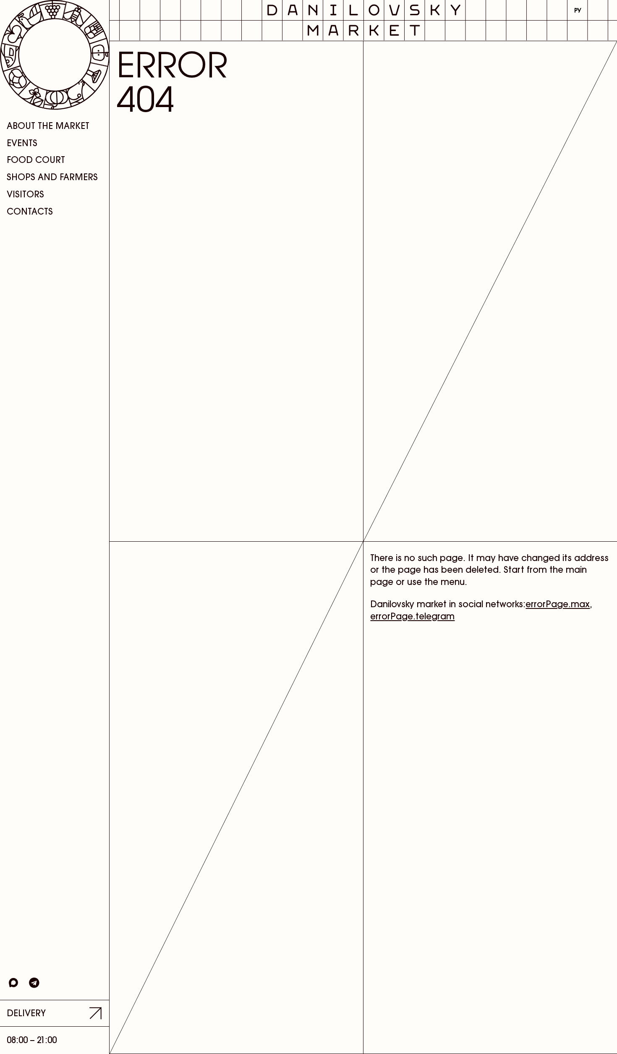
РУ (577, 10)
